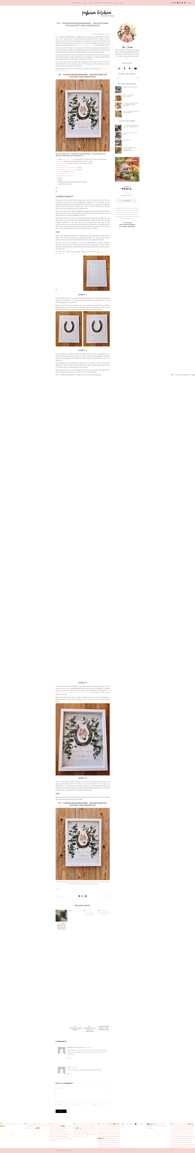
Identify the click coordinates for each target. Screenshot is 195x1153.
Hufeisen (60, 161)
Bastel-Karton (62, 163)
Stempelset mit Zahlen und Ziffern (68, 167)
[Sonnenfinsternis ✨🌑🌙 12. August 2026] (134, 1135)
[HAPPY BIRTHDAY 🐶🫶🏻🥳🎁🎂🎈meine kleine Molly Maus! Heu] (110, 1135)
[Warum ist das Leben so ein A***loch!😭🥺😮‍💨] (12, 1135)
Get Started (126, 200)
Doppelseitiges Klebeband (65, 176)
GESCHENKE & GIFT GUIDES (76, 30)
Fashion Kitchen (61, 896)
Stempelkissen (62, 165)
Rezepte (136, 1150)
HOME (107, 1150)
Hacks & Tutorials (88, 30)
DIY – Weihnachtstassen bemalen (76, 1028)
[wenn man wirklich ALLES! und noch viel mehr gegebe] (37, 1135)
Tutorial (96, 30)
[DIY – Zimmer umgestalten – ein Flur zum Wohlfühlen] (61, 916)
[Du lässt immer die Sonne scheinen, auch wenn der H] (85, 1135)
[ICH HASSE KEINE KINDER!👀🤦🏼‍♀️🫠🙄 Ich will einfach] (183, 1135)
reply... (69, 1058)
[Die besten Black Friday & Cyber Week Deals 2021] (104, 967)
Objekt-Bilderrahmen (68, 159)
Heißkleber (61, 171)
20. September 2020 (104, 896)
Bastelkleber (71, 171)
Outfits (130, 1150)
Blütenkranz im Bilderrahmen (86, 45)
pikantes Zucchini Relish (130, 87)
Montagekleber (62, 174)
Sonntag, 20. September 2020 (82, 28)
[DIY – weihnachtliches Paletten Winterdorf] (90, 967)
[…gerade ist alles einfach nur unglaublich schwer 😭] (61, 1135)
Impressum (113, 1150)
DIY (67, 30)
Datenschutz (122, 1150)
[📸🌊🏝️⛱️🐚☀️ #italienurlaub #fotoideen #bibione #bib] (158, 1135)
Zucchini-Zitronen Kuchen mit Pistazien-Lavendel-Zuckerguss (130, 104)
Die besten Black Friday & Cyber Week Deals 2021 (103, 1028)
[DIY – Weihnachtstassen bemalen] (76, 967)
